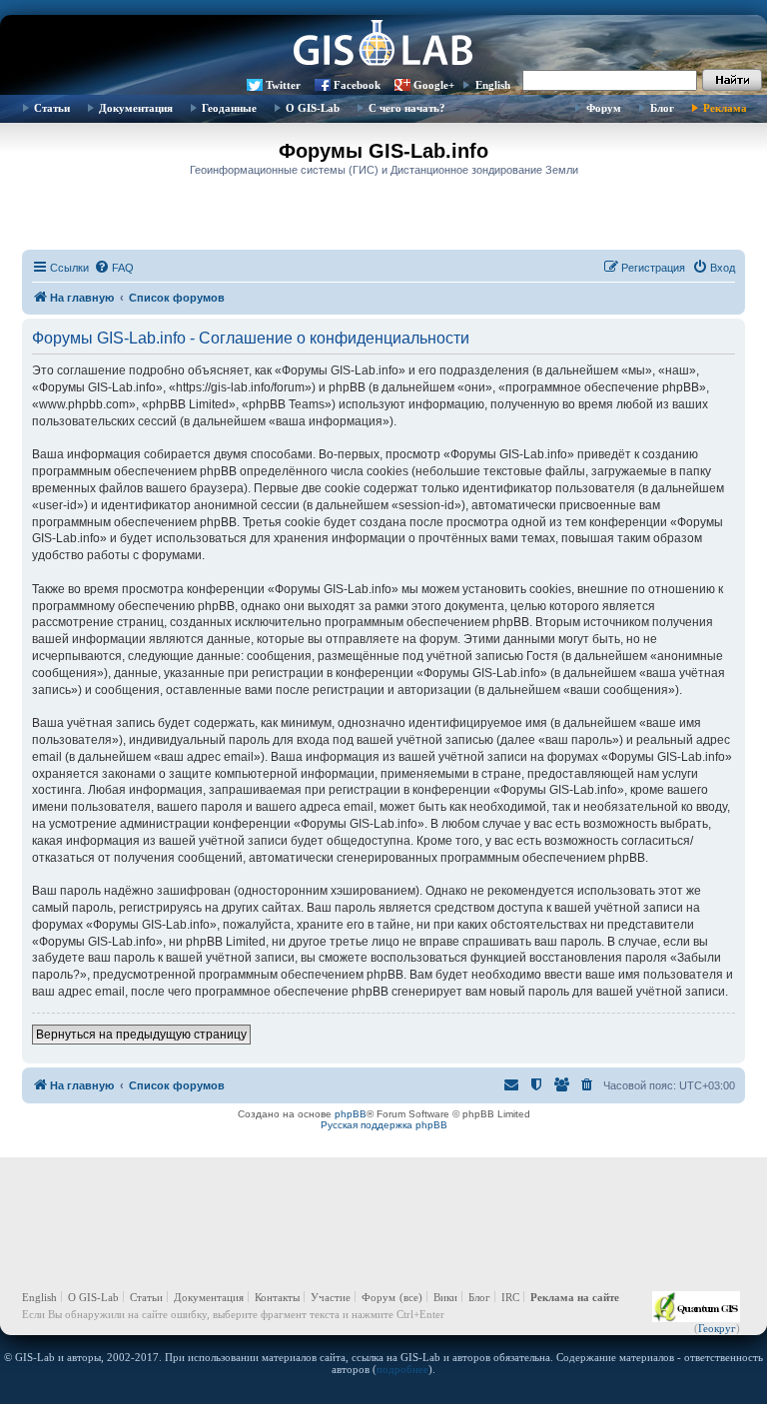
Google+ (433, 85)
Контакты (277, 1297)
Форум (603, 108)
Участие (331, 1297)
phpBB (351, 1113)
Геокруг (717, 1328)
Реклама (725, 108)
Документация (136, 108)
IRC (510, 1297)
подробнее (402, 1369)
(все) (410, 1297)
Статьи (52, 108)
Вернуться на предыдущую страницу (141, 1035)
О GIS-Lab (313, 108)
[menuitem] (114, 268)
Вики (445, 1297)
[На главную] (383, 45)
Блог (662, 108)
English (492, 85)
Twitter (283, 85)
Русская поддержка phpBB (384, 1124)
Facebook (357, 85)
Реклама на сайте (574, 1297)
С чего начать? (407, 108)
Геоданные (229, 108)
